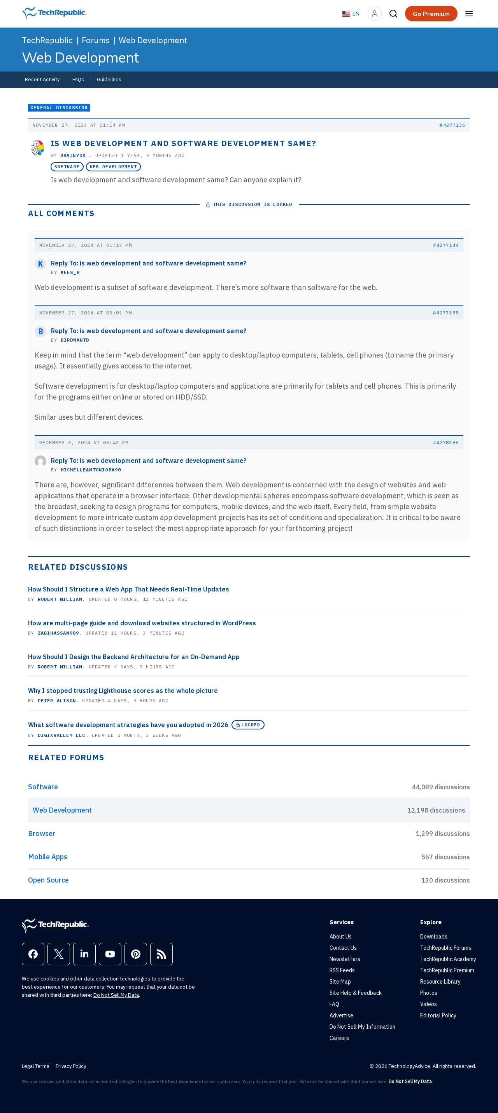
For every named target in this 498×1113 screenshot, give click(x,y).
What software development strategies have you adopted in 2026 (128, 725)
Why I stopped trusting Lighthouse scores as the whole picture (123, 690)
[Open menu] (469, 14)
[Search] (393, 14)
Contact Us (343, 947)
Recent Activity (42, 79)
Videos (428, 1004)
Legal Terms (35, 1066)
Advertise (341, 1015)
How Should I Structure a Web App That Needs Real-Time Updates (128, 589)
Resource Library (440, 981)
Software (67, 166)
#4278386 (446, 442)
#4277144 (446, 245)
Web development (113, 166)
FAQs (78, 79)
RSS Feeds (342, 970)
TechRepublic (47, 40)
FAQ (334, 1004)
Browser (41, 833)
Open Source (48, 880)
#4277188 (446, 313)
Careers (339, 1037)
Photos (428, 992)
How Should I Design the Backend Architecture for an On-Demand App (134, 657)
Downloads (433, 936)
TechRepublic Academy (448, 959)
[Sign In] (375, 14)
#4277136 (452, 125)
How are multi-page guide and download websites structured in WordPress (142, 623)
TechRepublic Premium (447, 970)
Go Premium (431, 13)
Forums (96, 40)
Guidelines (109, 79)
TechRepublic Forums (445, 947)
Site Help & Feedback (356, 992)
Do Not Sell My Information (362, 1026)
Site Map (340, 981)
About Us (341, 936)
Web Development (153, 40)
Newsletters (345, 959)
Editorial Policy (438, 1015)
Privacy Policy (71, 1066)
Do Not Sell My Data (116, 995)
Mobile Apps (47, 856)
